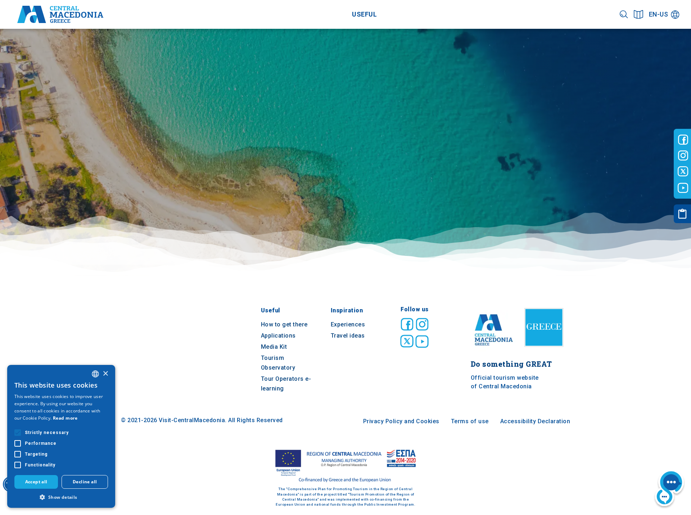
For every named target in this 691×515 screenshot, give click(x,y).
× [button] (105, 373)
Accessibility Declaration (535, 421)
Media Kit (274, 346)
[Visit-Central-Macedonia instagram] (683, 155)
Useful (364, 14)
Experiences (348, 324)
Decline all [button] (85, 482)
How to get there (284, 324)
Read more (65, 418)
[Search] (624, 14)
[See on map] (638, 14)
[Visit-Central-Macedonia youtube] (683, 187)
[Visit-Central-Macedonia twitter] (683, 172)
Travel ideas (348, 335)
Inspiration (347, 310)
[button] (61, 497)
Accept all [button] (36, 482)
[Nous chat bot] (669, 489)
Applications (278, 335)
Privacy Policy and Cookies (401, 421)
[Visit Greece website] (545, 349)
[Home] (60, 14)
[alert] (61, 436)
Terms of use (470, 421)
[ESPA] (345, 466)
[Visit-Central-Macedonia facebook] (683, 139)
